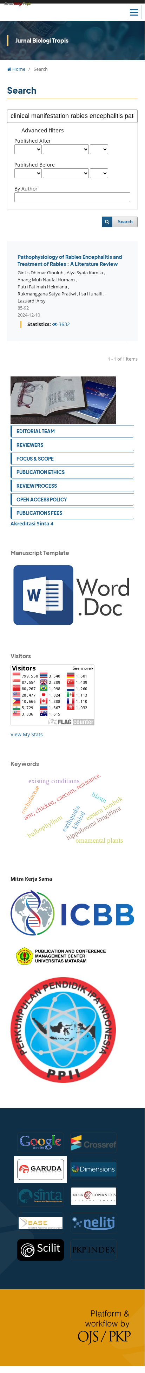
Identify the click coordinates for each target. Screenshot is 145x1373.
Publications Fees (39, 513)
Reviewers (30, 445)
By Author (26, 188)
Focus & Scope (35, 459)
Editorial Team (36, 431)
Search (125, 221)
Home (18, 69)
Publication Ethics (41, 472)
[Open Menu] (134, 12)
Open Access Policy (42, 500)
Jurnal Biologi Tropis (41, 40)
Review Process (37, 486)
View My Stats (27, 734)
